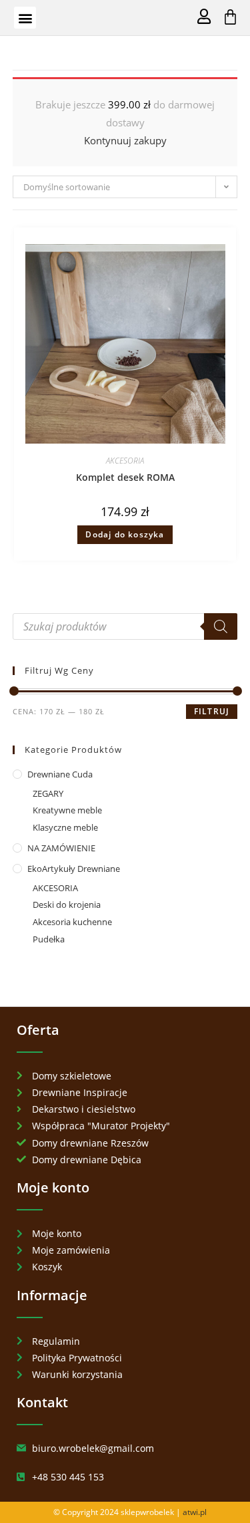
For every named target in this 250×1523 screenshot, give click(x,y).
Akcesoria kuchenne (72, 922)
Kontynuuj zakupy (125, 140)
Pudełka (49, 939)
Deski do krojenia (67, 904)
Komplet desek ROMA (125, 477)
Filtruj (211, 711)
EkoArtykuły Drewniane (73, 869)
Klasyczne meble (65, 827)
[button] (25, 18)
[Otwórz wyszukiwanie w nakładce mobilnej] (125, 626)
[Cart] (230, 17)
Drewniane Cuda (60, 774)
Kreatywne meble (67, 810)
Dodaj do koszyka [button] (124, 534)
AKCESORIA (125, 460)
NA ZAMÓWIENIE (61, 848)
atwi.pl (195, 1512)
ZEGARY (48, 793)
